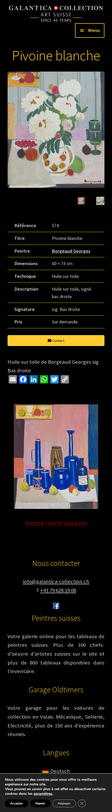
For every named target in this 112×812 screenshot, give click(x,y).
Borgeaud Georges (71, 251)
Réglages (64, 803)
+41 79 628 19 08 (58, 590)
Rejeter (40, 803)
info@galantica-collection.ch (56, 581)
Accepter (16, 803)
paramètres (43, 793)
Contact (57, 340)
